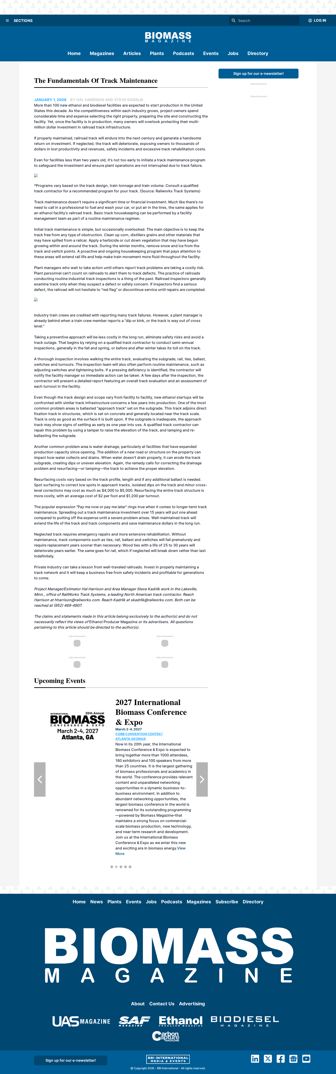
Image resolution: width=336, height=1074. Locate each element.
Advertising (192, 1003)
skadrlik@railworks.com (151, 600)
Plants (157, 53)
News (96, 901)
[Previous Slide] (39, 779)
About (138, 1003)
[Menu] (7, 20)
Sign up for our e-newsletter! (258, 73)
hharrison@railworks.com (76, 600)
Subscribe (227, 901)
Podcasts (183, 53)
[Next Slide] (202, 779)
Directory (258, 53)
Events (211, 53)
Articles (132, 53)
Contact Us (161, 1003)
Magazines (102, 53)
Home (74, 53)
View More (164, 859)
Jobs (233, 53)
